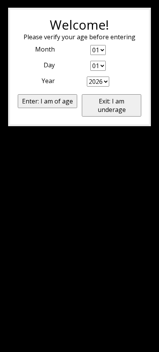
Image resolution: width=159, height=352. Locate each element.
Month (45, 49)
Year (48, 81)
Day (49, 65)
